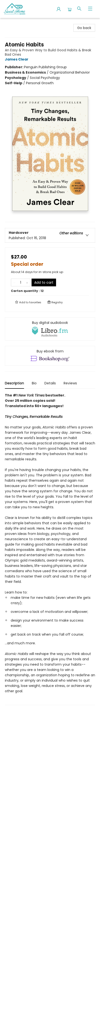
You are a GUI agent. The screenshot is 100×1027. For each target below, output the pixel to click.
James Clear (16, 59)
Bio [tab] (34, 383)
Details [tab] (50, 383)
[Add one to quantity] (27, 282)
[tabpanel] (50, 549)
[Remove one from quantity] (14, 282)
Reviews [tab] (70, 383)
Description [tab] (14, 383)
